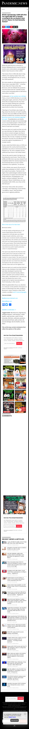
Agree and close (14, 720)
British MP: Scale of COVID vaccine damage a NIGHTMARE (15, 632)
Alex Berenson (15, 312)
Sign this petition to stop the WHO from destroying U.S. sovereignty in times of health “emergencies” (16, 670)
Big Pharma (22, 312)
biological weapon (7, 314)
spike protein (18, 320)
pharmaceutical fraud (8, 320)
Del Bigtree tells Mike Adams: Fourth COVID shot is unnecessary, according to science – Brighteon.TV (16, 572)
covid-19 (17, 316)
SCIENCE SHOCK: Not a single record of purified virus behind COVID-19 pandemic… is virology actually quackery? (16, 640)
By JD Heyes (15, 622)
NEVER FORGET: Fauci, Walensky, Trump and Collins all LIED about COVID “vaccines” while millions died (16, 663)
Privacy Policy (12, 717)
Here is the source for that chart (11, 224)
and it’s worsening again (19, 292)
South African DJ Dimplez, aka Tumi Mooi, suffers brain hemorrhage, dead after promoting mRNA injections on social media (16, 610)
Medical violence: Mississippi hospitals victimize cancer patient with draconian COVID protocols (16, 626)
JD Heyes (11, 24)
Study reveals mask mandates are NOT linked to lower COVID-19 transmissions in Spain (16, 586)
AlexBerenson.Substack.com (10, 298)
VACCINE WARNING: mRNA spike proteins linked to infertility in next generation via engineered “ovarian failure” (15, 555)
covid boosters (16, 314)
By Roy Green (15, 574)
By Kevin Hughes (16, 596)
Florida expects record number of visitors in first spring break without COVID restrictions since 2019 (15, 579)
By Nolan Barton (16, 643)
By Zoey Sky (15, 567)
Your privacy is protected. (8, 347)
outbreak (16, 318)
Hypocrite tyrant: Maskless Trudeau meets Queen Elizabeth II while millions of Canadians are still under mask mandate (16, 601)
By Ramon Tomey (16, 629)
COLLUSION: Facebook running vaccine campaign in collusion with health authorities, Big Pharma (16, 678)
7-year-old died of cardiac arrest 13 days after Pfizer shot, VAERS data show (17, 542)
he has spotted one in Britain (18, 96)
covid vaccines (10, 316)
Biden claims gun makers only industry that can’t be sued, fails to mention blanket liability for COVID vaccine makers (16, 655)
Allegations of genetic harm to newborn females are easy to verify (16, 548)
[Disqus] (14, 437)
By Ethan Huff (15, 559)
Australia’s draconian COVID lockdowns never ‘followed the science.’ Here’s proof (16, 685)
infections (10, 318)
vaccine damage (6, 321)
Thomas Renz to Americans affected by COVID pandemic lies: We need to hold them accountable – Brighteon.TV (16, 593)
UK (23, 320)
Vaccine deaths (16, 321)
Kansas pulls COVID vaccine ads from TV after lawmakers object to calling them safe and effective (16, 648)
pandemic (22, 318)
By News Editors (16, 544)
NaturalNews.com (7, 301)
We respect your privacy (19, 706)
